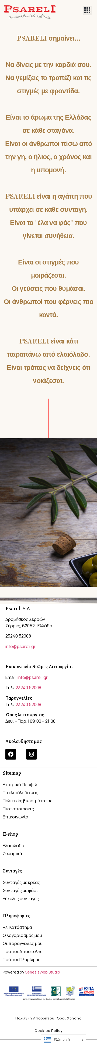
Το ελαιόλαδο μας (20, 793)
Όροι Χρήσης (69, 1018)
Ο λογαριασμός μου (22, 935)
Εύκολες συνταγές (21, 898)
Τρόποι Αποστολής (23, 951)
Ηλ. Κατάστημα (17, 927)
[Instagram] (31, 754)
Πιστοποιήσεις (18, 809)
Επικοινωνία (15, 817)
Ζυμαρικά (12, 854)
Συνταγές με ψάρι (20, 890)
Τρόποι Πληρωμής (21, 959)
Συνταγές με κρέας (21, 882)
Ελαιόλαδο (13, 846)
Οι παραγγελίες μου (23, 943)
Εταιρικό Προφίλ (20, 785)
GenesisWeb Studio (42, 972)
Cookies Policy (48, 1030)
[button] (87, 10)
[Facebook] (10, 754)
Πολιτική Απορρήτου (34, 1018)
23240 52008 (28, 687)
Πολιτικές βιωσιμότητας (28, 801)
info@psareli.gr (20, 646)
